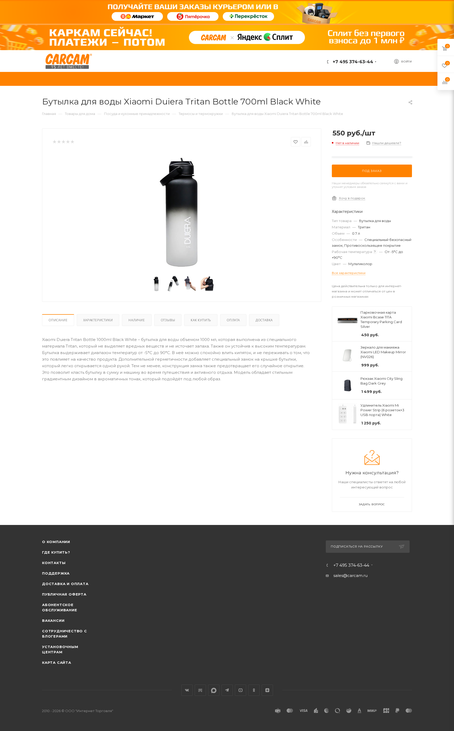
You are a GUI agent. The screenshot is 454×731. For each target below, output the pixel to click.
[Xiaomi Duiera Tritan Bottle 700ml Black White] (182, 212)
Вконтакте (187, 690)
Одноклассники (254, 690)
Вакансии (53, 620)
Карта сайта (56, 662)
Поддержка (56, 573)
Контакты (53, 563)
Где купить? (56, 552)
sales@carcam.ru (350, 575)
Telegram (227, 690)
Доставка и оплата (65, 584)
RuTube (200, 690)
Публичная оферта (64, 594)
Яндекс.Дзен (267, 690)
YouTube (240, 690)
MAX (213, 690)
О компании (56, 542)
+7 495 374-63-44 (352, 61)
